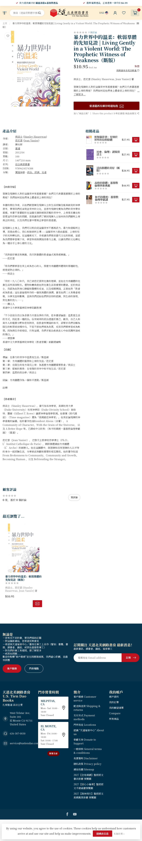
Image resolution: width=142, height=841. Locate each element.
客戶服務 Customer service (85, 698)
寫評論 (74, 497)
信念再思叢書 (22, 164)
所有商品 (114, 719)
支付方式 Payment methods (84, 717)
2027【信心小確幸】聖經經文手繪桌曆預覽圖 (88, 786)
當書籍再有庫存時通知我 (104, 106)
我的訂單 (114, 702)
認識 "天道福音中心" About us (89, 732)
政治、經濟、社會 (37, 172)
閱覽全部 (53, 753)
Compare (115, 713)
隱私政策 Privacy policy (87, 764)
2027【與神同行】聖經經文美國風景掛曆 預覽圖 (88, 795)
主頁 (5, 23)
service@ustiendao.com (25, 743)
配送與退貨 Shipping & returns (87, 708)
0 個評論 (92, 32)
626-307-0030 (17, 733)
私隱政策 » (119, 833)
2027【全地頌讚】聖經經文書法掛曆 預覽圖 (88, 776)
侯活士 (19, 136)
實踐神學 (20, 172)
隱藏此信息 (102, 833)
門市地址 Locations (85, 724)
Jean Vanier (31, 140)
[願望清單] (124, 12)
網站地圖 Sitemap (84, 769)
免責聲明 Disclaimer (86, 758)
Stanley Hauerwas (35, 136)
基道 (17, 148)
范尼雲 (19, 140)
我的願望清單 (116, 707)
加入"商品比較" (81, 113)
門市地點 (34, 668)
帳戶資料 (114, 696)
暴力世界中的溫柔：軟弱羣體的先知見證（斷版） (23, 578)
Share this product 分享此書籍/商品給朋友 (114, 113)
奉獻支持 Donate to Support (85, 741)
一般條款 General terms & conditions (88, 750)
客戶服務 (12, 668)
